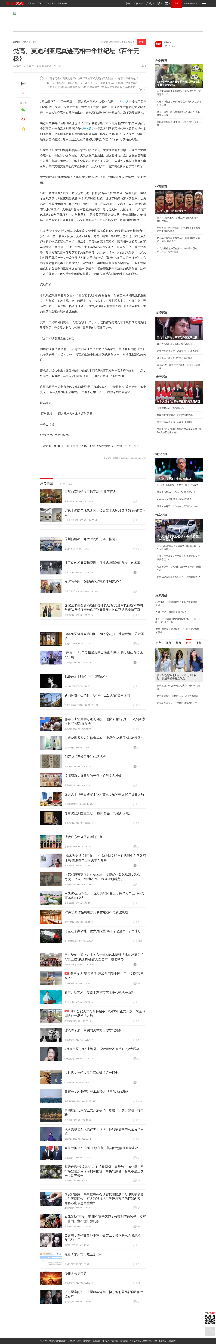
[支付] (159, 3)
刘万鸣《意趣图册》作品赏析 (85, 756)
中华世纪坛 (124, 101)
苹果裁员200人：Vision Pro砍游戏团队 (176, 492)
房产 (158, 642)
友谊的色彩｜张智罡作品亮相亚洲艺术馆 (93, 581)
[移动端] (128, 3)
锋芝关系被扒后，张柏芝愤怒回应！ (174, 344)
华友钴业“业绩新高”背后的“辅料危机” (175, 415)
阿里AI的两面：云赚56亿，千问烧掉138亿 (178, 506)
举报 (144, 66)
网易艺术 (26, 42)
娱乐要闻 (161, 312)
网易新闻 (168, 42)
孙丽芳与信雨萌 (76, 1273)
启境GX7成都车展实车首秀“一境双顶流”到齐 (179, 577)
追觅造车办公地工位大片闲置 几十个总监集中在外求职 (103, 931)
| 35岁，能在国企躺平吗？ (170, 612)
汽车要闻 (161, 515)
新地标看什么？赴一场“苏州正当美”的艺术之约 (97, 695)
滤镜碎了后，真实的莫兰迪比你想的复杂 (93, 1030)
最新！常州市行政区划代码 (83, 1254)
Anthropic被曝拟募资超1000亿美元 (174, 499)
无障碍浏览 (50, 3)
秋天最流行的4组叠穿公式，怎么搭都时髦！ (178, 696)
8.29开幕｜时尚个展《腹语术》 (87, 676)
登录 (177, 3)
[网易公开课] (138, 3)
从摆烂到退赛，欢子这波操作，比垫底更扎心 (179, 351)
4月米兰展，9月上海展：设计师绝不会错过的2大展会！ (103, 1049)
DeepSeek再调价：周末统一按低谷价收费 (177, 485)
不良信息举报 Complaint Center (143, 1341)
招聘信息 (105, 1341)
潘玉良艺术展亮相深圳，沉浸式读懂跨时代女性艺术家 (102, 562)
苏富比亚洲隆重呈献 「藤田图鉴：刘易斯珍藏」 (98, 813)
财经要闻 (161, 376)
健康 (168, 642)
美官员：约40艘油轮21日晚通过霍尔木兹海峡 (96, 1091)
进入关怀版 (62, 3)
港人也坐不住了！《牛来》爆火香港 (174, 358)
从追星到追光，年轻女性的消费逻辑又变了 (178, 703)
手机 (198, 642)
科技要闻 (161, 454)
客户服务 (115, 1341)
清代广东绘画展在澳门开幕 (83, 837)
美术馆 (87, 128)
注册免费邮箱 (189, 3)
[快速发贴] (23, 84)
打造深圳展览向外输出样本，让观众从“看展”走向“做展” (103, 738)
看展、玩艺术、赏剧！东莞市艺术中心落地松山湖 (99, 992)
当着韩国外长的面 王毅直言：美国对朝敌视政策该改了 (103, 1148)
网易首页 (31, 3)
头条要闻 (161, 60)
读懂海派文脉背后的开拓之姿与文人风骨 (93, 775)
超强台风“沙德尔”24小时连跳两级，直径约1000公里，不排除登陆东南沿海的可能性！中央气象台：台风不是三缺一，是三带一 (104, 1171)
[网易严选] (149, 3)
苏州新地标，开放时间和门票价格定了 (91, 539)
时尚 (188, 642)
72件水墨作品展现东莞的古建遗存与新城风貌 (96, 912)
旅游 (178, 642)
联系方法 (96, 1341)
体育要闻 (161, 186)
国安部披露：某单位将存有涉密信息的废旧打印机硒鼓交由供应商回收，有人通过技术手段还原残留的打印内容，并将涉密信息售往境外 (104, 1198)
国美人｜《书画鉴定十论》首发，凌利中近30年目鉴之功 (104, 794)
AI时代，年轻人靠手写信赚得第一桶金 (91, 1072)
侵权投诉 (172, 1341)
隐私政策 (124, 1341)
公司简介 (87, 1341)
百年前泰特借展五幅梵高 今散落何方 (90, 491)
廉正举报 (162, 1341)
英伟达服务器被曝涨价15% (170, 408)
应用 (39, 3)
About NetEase (74, 1341)
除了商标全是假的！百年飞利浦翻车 (174, 422)
